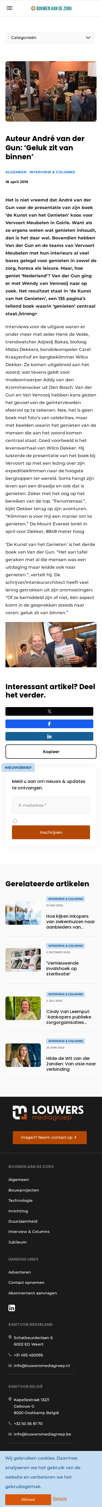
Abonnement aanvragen (32, 1293)
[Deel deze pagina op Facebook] (49, 724)
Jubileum (17, 1242)
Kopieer (51, 751)
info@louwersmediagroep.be (42, 1434)
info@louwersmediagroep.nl (42, 1365)
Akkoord (28, 1500)
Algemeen (16, 172)
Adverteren (19, 1272)
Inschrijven (51, 832)
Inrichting (18, 1211)
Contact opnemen (26, 1282)
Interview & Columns (52, 172)
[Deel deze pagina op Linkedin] (49, 736)
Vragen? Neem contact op (47, 1137)
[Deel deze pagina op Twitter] (49, 711)
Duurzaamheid (23, 1221)
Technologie (20, 1200)
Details (60, 1498)
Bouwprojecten (23, 1190)
